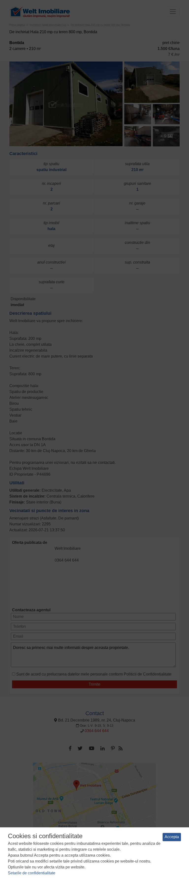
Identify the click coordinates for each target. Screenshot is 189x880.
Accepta (172, 837)
